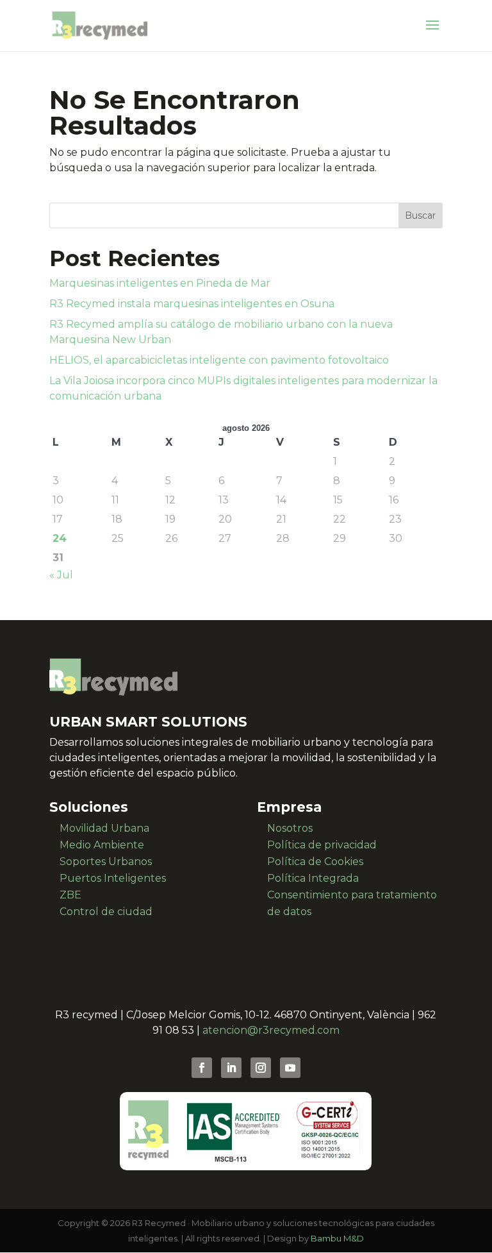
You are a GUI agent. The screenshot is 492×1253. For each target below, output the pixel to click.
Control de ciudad (106, 911)
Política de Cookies (315, 861)
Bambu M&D (337, 1238)
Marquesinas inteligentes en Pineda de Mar (159, 283)
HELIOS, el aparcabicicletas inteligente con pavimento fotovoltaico (219, 360)
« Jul (61, 575)
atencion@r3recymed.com (271, 1030)
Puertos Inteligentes (113, 878)
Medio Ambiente (102, 845)
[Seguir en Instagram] (260, 1067)
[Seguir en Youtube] (290, 1067)
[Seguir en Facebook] (202, 1067)
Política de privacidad (322, 845)
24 (60, 538)
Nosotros (290, 828)
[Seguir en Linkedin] (231, 1067)
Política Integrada (313, 878)
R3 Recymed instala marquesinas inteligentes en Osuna (191, 304)
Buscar (420, 215)
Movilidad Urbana (104, 828)
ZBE (70, 895)
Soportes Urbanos (106, 861)
